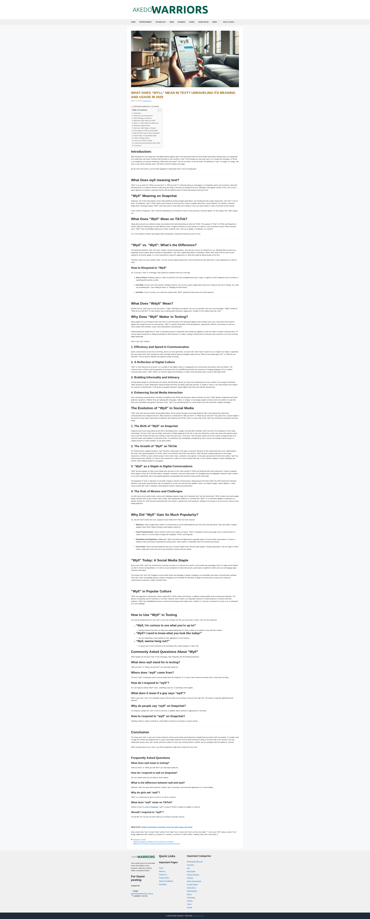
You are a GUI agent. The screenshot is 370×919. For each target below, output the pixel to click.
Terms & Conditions (166, 881)
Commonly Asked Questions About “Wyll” (147, 143)
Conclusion (137, 145)
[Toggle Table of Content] (158, 110)
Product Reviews (193, 875)
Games (192, 22)
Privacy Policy (164, 878)
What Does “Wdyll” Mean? (142, 125)
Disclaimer (163, 884)
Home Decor (203, 22)
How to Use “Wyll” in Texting (143, 140)
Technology (161, 22)
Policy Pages (228, 22)
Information (136, 839)
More (214, 22)
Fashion (190, 901)
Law (188, 868)
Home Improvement (194, 881)
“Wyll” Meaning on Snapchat (142, 118)
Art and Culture (192, 884)
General (143, 839)
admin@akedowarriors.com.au (142, 893)
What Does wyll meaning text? (143, 115)
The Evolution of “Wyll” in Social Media (146, 130)
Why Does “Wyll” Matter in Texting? (145, 128)
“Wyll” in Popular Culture (141, 138)
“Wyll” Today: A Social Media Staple (145, 135)
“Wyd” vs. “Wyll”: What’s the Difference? (146, 123)
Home (133, 22)
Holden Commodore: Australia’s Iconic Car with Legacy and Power (153, 841)
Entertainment (145, 22)
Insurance (190, 865)
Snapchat (154, 807)
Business (181, 22)
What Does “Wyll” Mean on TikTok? (145, 120)
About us (162, 871)
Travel (189, 904)
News (172, 22)
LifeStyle (190, 878)
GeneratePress (198, 916)
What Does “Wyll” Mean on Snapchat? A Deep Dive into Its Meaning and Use (156, 843)
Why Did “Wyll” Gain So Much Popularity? (147, 133)
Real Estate (191, 871)
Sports (189, 894)
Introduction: (137, 113)
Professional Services (195, 861)
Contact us (163, 874)
